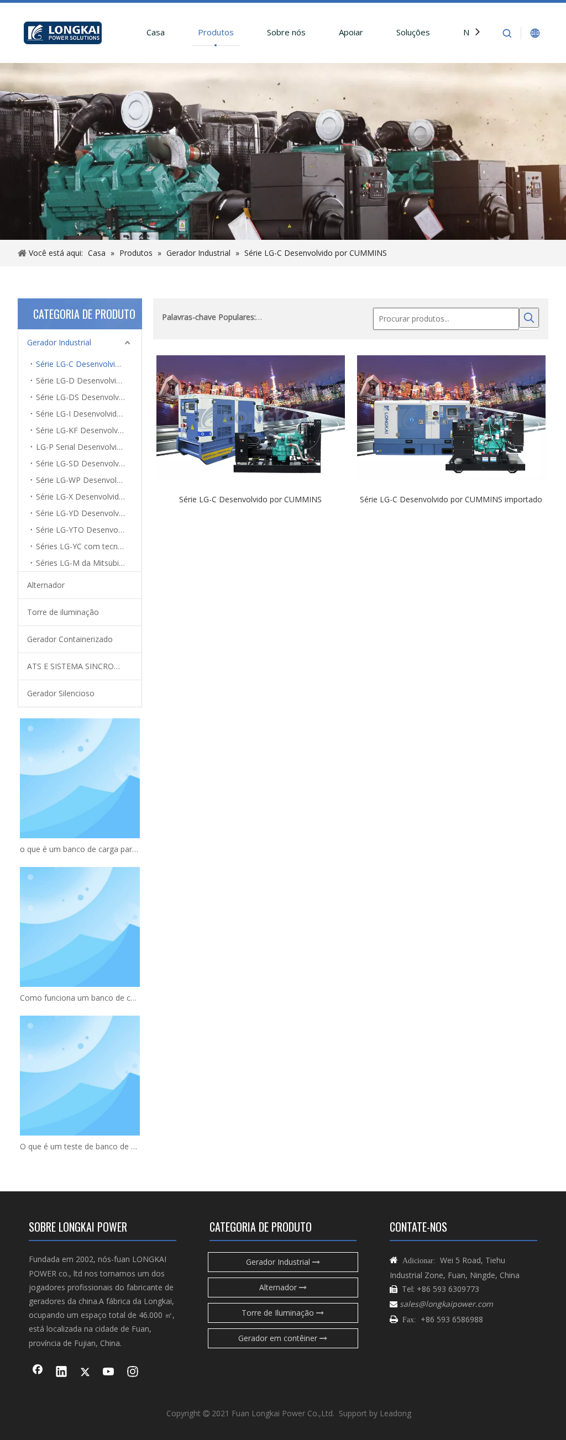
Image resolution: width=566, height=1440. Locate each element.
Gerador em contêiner (278, 1338)
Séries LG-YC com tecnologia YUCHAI (89, 546)
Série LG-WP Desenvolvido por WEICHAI (89, 480)
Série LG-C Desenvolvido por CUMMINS (89, 364)
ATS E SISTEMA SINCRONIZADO (84, 666)
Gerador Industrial (59, 342)
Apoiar (351, 32)
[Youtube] (109, 1372)
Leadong (395, 1413)
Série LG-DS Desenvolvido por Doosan (89, 397)
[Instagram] (133, 1372)
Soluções (413, 32)
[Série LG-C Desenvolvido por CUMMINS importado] (451, 417)
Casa (155, 32)
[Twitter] (85, 1372)
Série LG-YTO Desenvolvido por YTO (89, 529)
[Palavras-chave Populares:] (529, 318)
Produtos (216, 32)
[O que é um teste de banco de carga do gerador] (80, 1076)
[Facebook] (37, 1372)
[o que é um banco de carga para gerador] (80, 778)
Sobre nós (286, 32)
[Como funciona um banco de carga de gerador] (80, 927)
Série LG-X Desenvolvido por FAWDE (89, 496)
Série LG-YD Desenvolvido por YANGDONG (89, 513)
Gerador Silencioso (61, 693)
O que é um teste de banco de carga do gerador (80, 1146)
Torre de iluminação (63, 612)
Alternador (46, 585)
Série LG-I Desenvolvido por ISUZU (89, 413)
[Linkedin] (61, 1372)
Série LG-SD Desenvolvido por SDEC (89, 463)
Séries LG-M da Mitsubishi (82, 563)
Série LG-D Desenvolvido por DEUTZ (89, 380)
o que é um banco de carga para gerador (80, 849)
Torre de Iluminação (279, 1312)
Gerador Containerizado (70, 639)
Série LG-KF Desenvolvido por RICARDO (89, 430)
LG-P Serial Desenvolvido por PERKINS (89, 447)
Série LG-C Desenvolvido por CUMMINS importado (451, 499)
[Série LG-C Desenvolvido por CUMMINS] (250, 417)
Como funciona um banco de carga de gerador (80, 997)
